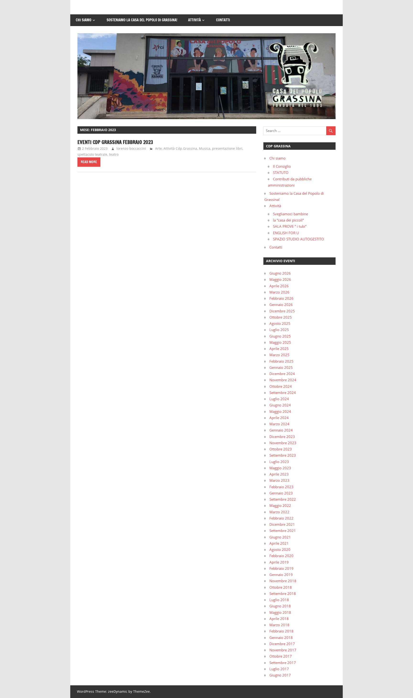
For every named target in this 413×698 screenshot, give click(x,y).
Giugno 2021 (280, 537)
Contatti (223, 19)
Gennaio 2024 (281, 430)
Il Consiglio (282, 166)
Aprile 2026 (279, 285)
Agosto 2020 (279, 549)
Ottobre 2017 (280, 656)
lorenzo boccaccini (131, 148)
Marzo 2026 (279, 292)
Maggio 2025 (280, 342)
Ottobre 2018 (280, 587)
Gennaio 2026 (281, 304)
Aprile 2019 (279, 562)
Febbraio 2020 (281, 555)
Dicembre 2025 (282, 311)
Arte (158, 148)
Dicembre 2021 (282, 524)
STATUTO (280, 172)
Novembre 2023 (282, 442)
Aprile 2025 (279, 348)
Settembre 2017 (282, 662)
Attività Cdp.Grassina (180, 148)
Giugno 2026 (280, 273)
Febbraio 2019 (281, 568)
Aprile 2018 (279, 618)
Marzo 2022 (279, 512)
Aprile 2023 (279, 474)
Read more (89, 162)
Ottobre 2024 (280, 386)
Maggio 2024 (280, 411)
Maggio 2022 (280, 505)
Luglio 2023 (279, 461)
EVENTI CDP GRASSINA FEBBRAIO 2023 (115, 142)
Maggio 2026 (280, 279)
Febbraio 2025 (281, 361)
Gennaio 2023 (281, 493)
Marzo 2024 (279, 423)
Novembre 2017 (282, 650)
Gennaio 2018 (281, 637)
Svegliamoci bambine (290, 213)
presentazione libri (227, 148)
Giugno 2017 (280, 675)
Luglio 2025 (279, 329)
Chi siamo (83, 19)
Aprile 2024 (279, 417)
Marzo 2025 (279, 354)
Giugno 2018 (280, 606)
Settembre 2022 (282, 499)
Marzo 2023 (279, 480)
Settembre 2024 (282, 392)
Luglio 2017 (279, 668)
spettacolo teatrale (92, 154)
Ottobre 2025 (280, 317)
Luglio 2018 (279, 599)
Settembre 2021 (282, 530)
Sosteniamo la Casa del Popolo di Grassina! (142, 19)
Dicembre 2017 (282, 643)
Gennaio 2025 (281, 367)
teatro (114, 154)
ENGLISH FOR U (286, 232)
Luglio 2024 (279, 398)
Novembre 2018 (282, 580)
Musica (204, 148)
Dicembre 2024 (282, 373)
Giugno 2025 (280, 336)
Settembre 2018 (282, 593)
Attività (194, 19)
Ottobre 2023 (280, 449)
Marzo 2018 (279, 624)
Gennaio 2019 (281, 574)
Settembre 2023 (282, 455)
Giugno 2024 (280, 405)
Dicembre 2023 (282, 436)
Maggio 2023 (280, 467)
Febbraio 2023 (281, 486)
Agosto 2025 (279, 323)
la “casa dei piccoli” (288, 220)
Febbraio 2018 (281, 631)
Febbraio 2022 (281, 518)
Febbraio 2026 (281, 298)
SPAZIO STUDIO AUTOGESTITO (298, 239)
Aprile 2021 (279, 543)
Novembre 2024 (282, 379)
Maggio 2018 (280, 612)
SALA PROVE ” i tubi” (289, 226)
